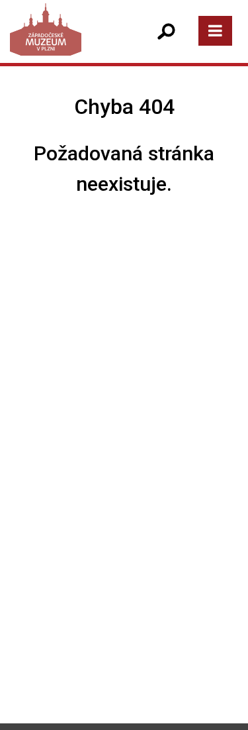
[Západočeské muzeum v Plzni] (66, 42)
